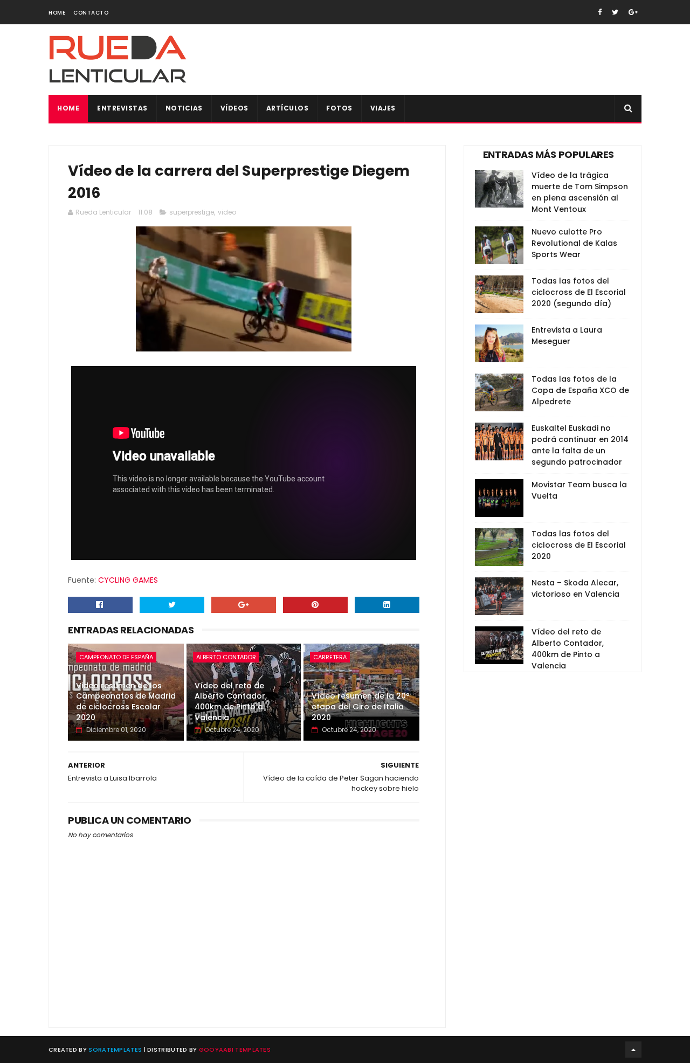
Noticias (184, 108)
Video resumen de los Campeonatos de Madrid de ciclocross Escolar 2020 (126, 701)
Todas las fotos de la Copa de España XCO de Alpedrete (580, 390)
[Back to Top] (633, 1049)
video (227, 212)
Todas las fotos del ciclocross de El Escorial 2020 (579, 545)
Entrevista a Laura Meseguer (567, 336)
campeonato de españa (116, 657)
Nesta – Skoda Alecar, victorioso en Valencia (575, 588)
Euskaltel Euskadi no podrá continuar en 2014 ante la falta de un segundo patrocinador (580, 445)
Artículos (287, 108)
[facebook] (599, 12)
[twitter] (615, 12)
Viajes (383, 108)
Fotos (339, 108)
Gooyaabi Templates (235, 1049)
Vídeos (234, 108)
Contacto (90, 13)
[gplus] (633, 12)
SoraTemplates (115, 1049)
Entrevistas (122, 108)
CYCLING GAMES (128, 580)
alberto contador (226, 657)
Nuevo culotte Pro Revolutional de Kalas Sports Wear (574, 243)
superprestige (191, 212)
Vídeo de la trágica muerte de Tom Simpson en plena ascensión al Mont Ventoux (580, 192)
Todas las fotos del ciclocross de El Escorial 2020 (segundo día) (579, 292)
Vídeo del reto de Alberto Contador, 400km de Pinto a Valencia (231, 701)
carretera (330, 657)
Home (57, 13)
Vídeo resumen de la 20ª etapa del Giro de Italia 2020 (361, 706)
